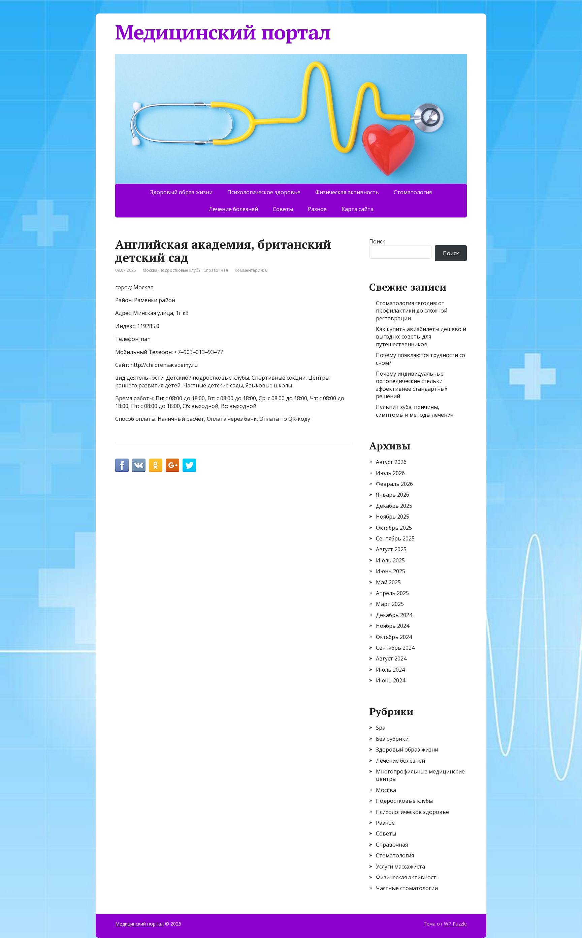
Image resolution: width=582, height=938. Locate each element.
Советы (283, 209)
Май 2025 (388, 582)
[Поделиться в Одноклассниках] (155, 465)
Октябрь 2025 (394, 527)
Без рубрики (392, 738)
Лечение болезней (233, 209)
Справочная (215, 270)
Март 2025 (390, 604)
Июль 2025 (390, 560)
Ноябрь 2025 (392, 516)
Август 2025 (391, 549)
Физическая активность (347, 192)
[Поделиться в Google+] (172, 465)
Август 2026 (391, 462)
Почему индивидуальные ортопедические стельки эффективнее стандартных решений (411, 385)
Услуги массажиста (400, 866)
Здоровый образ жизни (181, 192)
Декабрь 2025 (394, 505)
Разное (317, 209)
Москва (150, 270)
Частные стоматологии (407, 888)
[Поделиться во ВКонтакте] (139, 465)
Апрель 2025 (392, 593)
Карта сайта (358, 209)
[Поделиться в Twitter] (189, 465)
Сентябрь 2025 (395, 538)
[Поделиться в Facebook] (122, 465)
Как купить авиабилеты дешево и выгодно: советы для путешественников (421, 336)
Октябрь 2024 (394, 637)
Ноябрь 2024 (392, 625)
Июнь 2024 (390, 680)
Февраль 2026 (394, 484)
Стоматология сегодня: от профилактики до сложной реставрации (411, 310)
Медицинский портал (222, 32)
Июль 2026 (390, 473)
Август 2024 (391, 658)
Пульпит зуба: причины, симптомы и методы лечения (414, 410)
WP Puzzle (455, 923)
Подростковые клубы (180, 270)
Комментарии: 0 (251, 270)
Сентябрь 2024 (395, 647)
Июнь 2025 (390, 571)
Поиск (377, 241)
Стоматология (413, 192)
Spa (380, 727)
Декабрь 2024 (394, 615)
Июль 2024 (390, 669)
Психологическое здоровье (263, 192)
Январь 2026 (392, 494)
